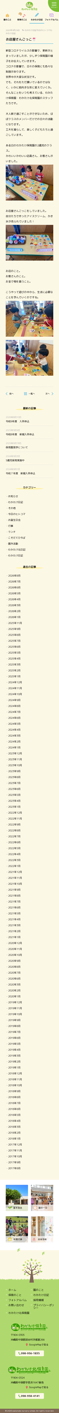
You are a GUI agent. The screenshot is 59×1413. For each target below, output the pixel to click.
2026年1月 (14, 617)
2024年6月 (14, 718)
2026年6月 (14, 587)
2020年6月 (14, 978)
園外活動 (13, 543)
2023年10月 (15, 765)
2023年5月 (14, 795)
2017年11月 (15, 1150)
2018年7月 (14, 1103)
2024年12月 (15, 682)
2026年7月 (14, 581)
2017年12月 (15, 1144)
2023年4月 (14, 801)
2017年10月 (15, 1156)
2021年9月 (14, 889)
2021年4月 (14, 919)
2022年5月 (14, 848)
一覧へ (32, 393)
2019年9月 (14, 1020)
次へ (47, 393)
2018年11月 (15, 1079)
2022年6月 (14, 842)
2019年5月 (14, 1044)
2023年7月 (14, 783)
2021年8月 (14, 895)
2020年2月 (14, 990)
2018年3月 (14, 1127)
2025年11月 (15, 623)
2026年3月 (14, 605)
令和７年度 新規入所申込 (20, 473)
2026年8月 (14, 575)
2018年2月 (14, 1132)
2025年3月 (14, 664)
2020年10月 (15, 955)
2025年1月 (14, 676)
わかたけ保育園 (29, 6)
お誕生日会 (14, 520)
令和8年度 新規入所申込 (20, 434)
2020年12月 (15, 943)
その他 (12, 508)
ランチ (12, 532)
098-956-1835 (30, 1353)
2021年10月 (15, 884)
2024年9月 (14, 700)
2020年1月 (14, 996)
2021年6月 (14, 907)
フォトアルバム (17, 1300)
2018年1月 (14, 1138)
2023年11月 (15, 759)
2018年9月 (14, 1091)
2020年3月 (14, 984)
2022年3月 (14, 860)
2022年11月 (15, 818)
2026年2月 (14, 611)
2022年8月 (14, 830)
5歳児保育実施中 (15, 460)
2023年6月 (14, 789)
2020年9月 (14, 961)
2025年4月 (14, 658)
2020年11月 (15, 949)
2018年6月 (14, 1109)
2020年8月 (14, 967)
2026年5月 (14, 593)
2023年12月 (15, 753)
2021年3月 (14, 925)
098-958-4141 (30, 1396)
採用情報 (38, 1300)
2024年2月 (14, 741)
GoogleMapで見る (38, 1344)
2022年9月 (14, 824)
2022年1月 (14, 866)
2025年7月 (14, 641)
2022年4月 (14, 854)
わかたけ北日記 (16, 549)
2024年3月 (14, 735)
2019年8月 (14, 1026)
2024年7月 (14, 712)
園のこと (7, 18)
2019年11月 (15, 1008)
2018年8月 (14, 1097)
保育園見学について (17, 447)
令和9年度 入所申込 (17, 421)
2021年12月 (15, 872)
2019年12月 (15, 1002)
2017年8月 (14, 1168)
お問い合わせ (16, 1305)
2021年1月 (14, 937)
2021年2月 (14, 931)
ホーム (12, 1290)
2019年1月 (14, 1067)
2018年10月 (15, 1085)
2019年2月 (14, 1061)
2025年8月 (14, 635)
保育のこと (22, 18)
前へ (11, 393)
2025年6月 (14, 646)
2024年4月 (14, 729)
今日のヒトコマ (43, 30)
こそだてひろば (16, 537)
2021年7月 (14, 901)
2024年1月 (14, 747)
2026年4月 (14, 599)
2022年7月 (14, 836)
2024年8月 (14, 706)
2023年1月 (14, 806)
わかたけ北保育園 (18, 1313)
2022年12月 (15, 812)
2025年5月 (14, 652)
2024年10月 (15, 694)
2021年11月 (15, 878)
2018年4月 (14, 1121)
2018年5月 (14, 1115)
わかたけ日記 (37, 18)
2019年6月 (14, 1038)
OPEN (51, 18)
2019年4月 (14, 1049)
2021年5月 (14, 913)
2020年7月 (14, 972)
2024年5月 (14, 724)
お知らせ (13, 496)
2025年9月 (14, 629)
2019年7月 (14, 1032)
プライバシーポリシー (43, 1306)
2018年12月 (15, 1073)
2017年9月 (14, 1162)
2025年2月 (14, 670)
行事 (10, 526)
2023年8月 (14, 777)
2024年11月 (15, 688)
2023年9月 (14, 771)
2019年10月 (15, 1014)
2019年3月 (14, 1055)
